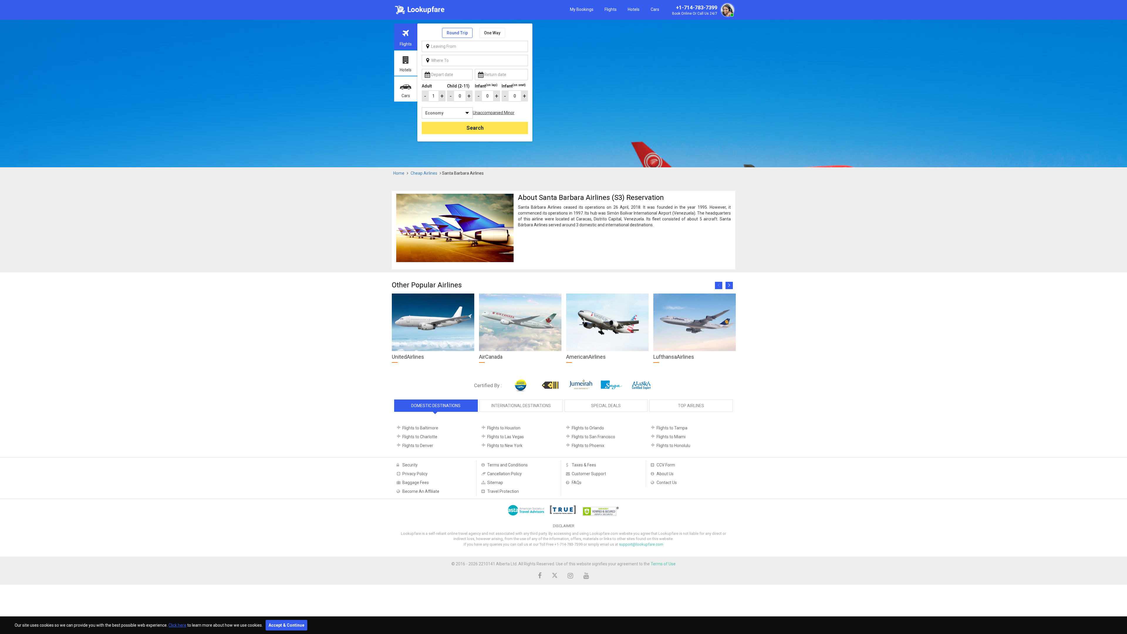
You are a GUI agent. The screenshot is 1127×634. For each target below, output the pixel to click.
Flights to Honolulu (673, 446)
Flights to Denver (417, 446)
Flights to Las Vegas (505, 437)
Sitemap (495, 482)
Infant (486, 85)
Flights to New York (504, 446)
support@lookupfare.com (641, 544)
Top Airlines (691, 405)
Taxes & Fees (584, 465)
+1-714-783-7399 (694, 10)
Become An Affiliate (420, 491)
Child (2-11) (458, 86)
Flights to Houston (503, 428)
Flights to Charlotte (419, 437)
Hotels (634, 9)
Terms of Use (663, 564)
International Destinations (521, 405)
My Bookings (581, 9)
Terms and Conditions (507, 465)
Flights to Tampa (672, 428)
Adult (427, 86)
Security (410, 465)
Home (398, 173)
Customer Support (589, 474)
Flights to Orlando (588, 428)
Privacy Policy (415, 474)
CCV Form (666, 465)
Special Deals (606, 405)
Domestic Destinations (435, 405)
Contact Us (667, 482)
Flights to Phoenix (588, 446)
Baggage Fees (415, 482)
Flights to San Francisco (593, 437)
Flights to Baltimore (420, 428)
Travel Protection (503, 491)
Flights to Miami (671, 437)
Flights (611, 9)
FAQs (576, 482)
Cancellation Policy (504, 474)
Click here (177, 625)
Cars (655, 9)
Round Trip (457, 33)
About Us (665, 474)
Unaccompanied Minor (493, 112)
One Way (492, 33)
